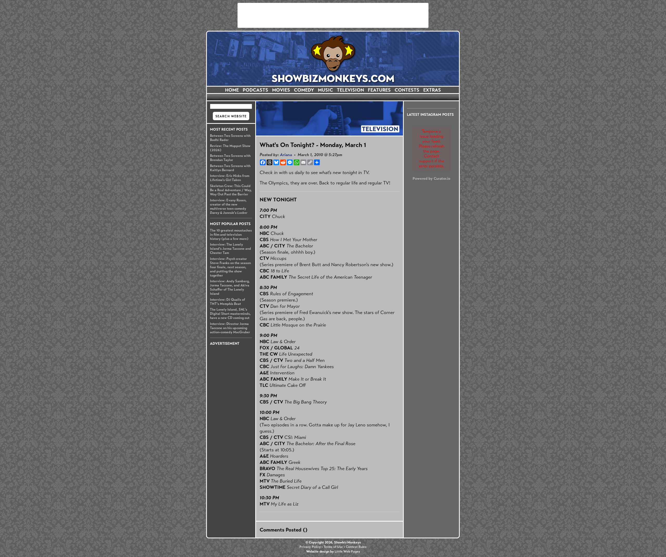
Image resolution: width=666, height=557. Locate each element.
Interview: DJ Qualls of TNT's (227, 302)
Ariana (286, 154)
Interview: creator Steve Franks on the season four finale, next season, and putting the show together (230, 267)
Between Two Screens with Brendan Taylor (230, 158)
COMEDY (304, 90)
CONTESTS (407, 90)
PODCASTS (255, 90)
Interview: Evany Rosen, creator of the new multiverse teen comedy (228, 206)
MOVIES (281, 90)
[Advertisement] (333, 15)
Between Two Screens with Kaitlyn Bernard (230, 168)
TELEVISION (350, 90)
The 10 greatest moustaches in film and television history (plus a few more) (231, 234)
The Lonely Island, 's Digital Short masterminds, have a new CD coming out (230, 314)
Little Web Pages (347, 551)
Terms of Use (333, 547)
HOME (232, 90)
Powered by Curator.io (431, 178)
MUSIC (325, 90)
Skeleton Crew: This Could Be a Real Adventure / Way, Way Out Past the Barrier (231, 190)
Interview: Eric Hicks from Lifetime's (229, 178)
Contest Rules (356, 547)
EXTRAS (432, 90)
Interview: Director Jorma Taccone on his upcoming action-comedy (230, 328)
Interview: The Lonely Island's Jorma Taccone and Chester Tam (230, 248)
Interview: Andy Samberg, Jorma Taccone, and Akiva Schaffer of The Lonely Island (230, 287)
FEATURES (379, 90)
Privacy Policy (310, 547)
